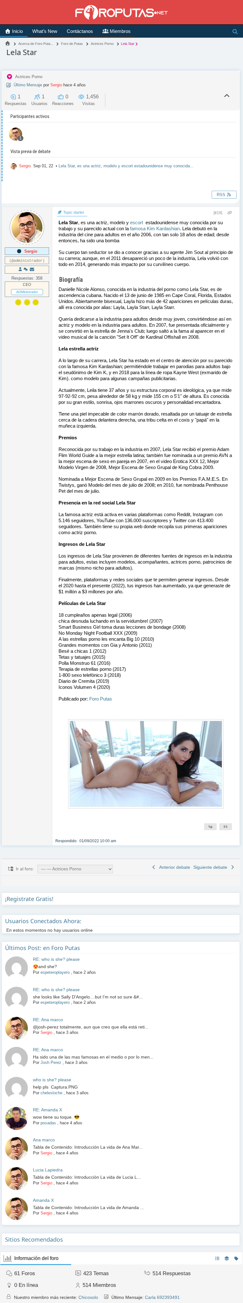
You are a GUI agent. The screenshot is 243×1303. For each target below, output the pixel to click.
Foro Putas (100, 698)
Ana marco (44, 1139)
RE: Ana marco (48, 1019)
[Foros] (7, 44)
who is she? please (52, 1079)
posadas (48, 1123)
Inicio (17, 31)
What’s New (44, 31)
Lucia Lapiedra (48, 1169)
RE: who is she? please (56, 959)
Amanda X (43, 1200)
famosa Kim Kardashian (155, 228)
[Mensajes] (32, 269)
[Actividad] (25, 269)
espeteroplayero (55, 972)
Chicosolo (88, 1297)
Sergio (56, 85)
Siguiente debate (211, 867)
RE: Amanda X (47, 1109)
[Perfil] (20, 269)
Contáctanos (80, 31)
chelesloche (51, 1092)
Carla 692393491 (162, 1297)
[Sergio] (15, 135)
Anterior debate (173, 867)
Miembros (120, 31)
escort (136, 222)
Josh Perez (50, 1062)
